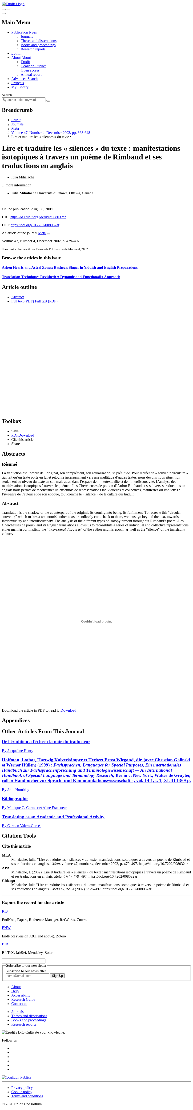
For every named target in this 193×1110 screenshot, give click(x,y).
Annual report (31, 74)
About (26, 58)
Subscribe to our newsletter (26, 971)
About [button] (16, 58)
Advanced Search (24, 79)
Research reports (33, 49)
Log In (16, 53)
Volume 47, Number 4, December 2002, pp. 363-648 (50, 133)
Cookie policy (21, 1092)
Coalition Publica (33, 66)
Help (15, 991)
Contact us (19, 1004)
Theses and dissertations (38, 41)
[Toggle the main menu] (4, 13)
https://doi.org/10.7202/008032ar (35, 225)
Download (68, 710)
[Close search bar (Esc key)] (8, 9)
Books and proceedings (38, 45)
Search (7, 95)
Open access (30, 70)
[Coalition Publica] (16, 1077)
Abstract (17, 297)
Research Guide (23, 999)
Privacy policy (22, 1088)
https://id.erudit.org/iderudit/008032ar (38, 217)
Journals (27, 36)
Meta (15, 128)
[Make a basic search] (4, 9)
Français (17, 83)
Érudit (25, 62)
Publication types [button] (24, 32)
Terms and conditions (27, 1096)
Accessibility (20, 995)
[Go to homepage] (13, 4)
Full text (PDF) (22, 301)
